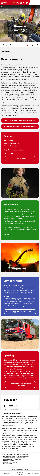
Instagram (16, 410)
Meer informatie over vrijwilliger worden (20, 121)
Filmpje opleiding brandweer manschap (19, 385)
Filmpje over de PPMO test (19, 312)
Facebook (15, 405)
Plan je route (17, 159)
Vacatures (23, 45)
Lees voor (7, 52)
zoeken (37, 3)
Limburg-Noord (18, 150)
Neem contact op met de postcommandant (20, 127)
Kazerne (13, 45)
